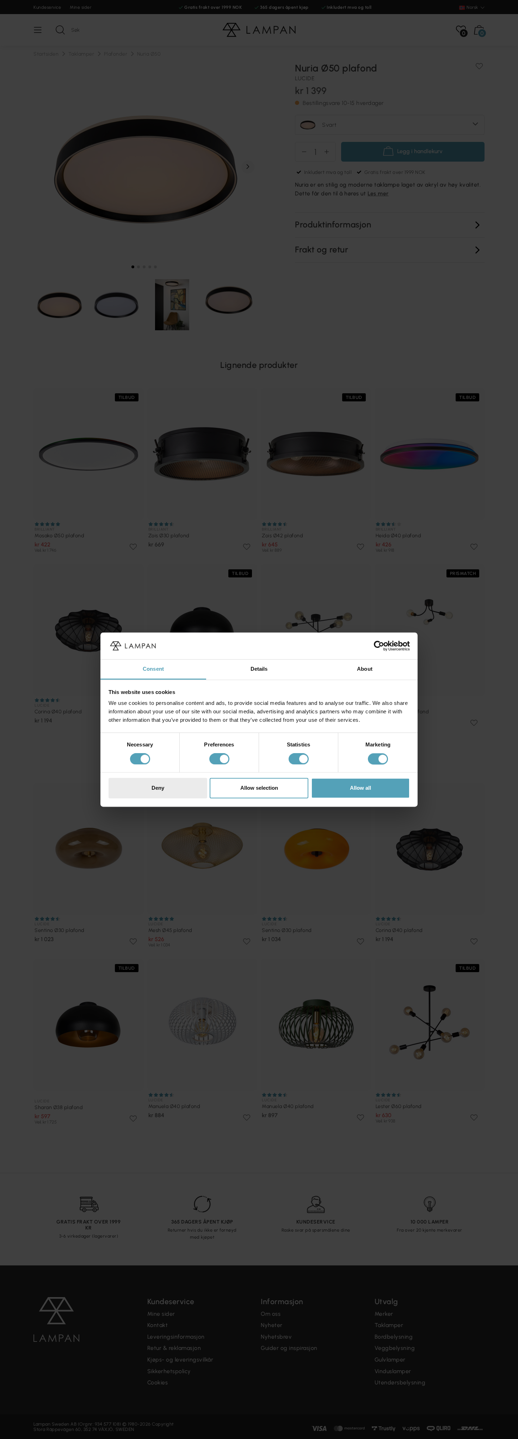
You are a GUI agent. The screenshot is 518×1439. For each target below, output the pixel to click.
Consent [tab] (153, 669)
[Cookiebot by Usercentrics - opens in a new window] (379, 645)
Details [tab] (259, 669)
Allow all (360, 788)
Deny (158, 788)
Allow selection (259, 788)
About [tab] (364, 669)
